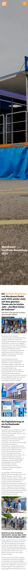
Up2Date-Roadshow (15, 293)
